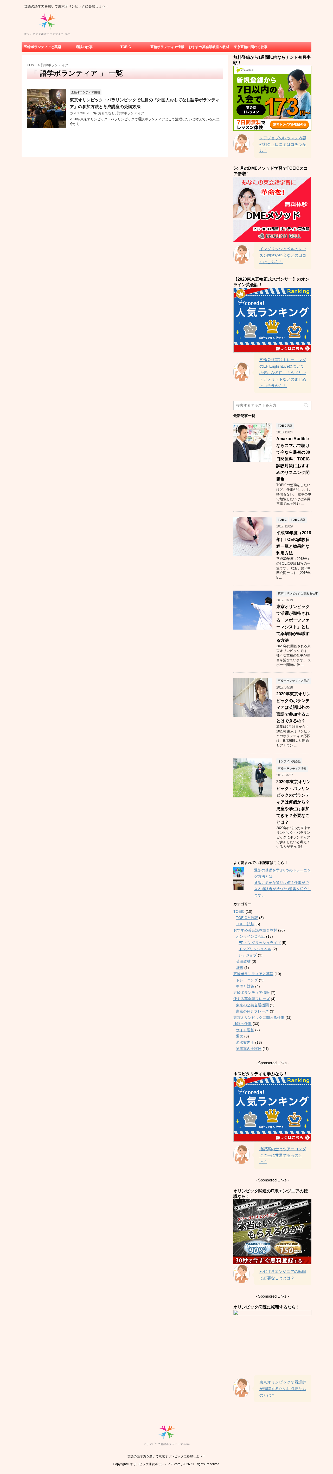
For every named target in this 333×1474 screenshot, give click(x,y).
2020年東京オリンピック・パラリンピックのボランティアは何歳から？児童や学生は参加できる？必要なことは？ (293, 801)
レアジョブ (248, 955)
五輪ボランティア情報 (167, 47)
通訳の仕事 (84, 47)
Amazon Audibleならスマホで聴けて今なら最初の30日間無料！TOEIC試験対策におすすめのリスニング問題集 (293, 459)
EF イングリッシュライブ (260, 943)
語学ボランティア (130, 113)
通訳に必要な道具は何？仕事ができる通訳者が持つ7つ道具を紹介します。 (282, 889)
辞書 (239, 968)
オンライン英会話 (250, 936)
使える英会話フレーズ (251, 999)
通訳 (239, 1036)
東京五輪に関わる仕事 (250, 47)
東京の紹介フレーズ (252, 1011)
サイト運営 (245, 1030)
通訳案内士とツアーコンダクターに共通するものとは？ (282, 1155)
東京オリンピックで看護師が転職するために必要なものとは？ (282, 1388)
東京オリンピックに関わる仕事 (258, 1017)
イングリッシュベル (255, 949)
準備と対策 (245, 986)
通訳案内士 (245, 1042)
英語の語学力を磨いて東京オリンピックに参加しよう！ (166, 1456)
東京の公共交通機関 (252, 1005)
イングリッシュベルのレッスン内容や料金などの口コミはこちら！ (282, 255)
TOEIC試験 (245, 924)
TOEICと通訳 (247, 918)
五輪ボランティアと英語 (42, 47)
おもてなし (106, 113)
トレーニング (247, 980)
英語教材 (243, 961)
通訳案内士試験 (248, 1049)
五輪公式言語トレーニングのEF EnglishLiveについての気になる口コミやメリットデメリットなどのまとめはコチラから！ (282, 373)
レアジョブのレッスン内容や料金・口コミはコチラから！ (282, 144)
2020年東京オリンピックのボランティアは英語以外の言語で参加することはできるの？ (293, 707)
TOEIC (125, 47)
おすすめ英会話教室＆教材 (209, 47)
